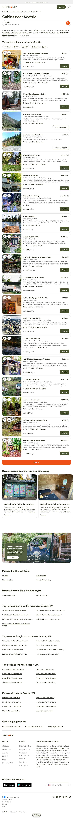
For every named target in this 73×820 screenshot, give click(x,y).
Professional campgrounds (24, 754)
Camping (33, 12)
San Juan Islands (59, 32)
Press (4, 759)
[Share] (9, 53)
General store (6, 749)
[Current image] (9, 67)
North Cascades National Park (22, 32)
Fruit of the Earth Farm (25, 504)
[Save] (5, 53)
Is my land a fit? (24, 749)
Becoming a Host (25, 746)
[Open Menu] (69, 7)
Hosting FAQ (23, 765)
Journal (4, 753)
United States (12, 12)
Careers (4, 756)
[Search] (68, 23)
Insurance (22, 758)
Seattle (27, 12)
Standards (22, 762)
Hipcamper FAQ (7, 763)
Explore (4, 12)
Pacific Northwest (38, 30)
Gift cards (5, 746)
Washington (20, 12)
